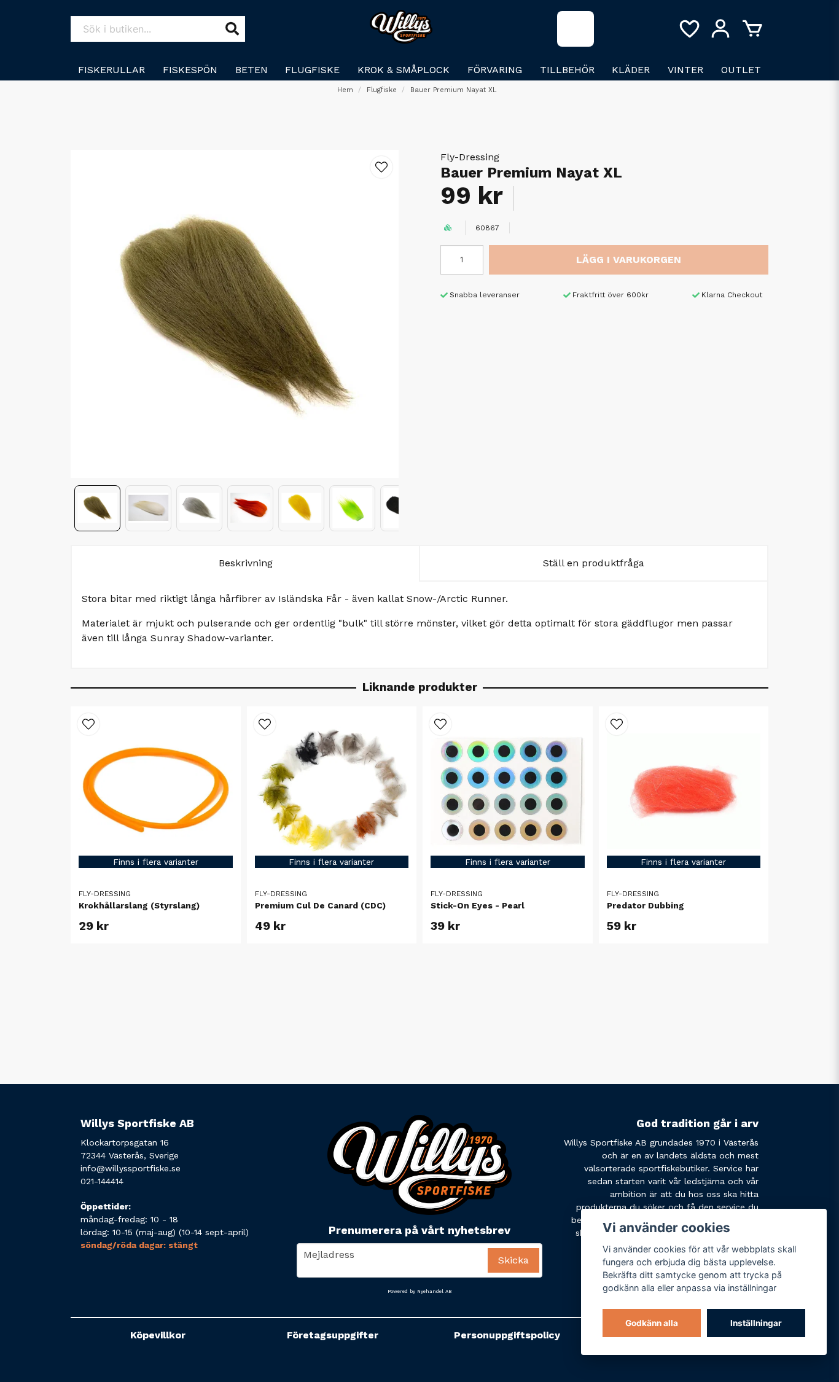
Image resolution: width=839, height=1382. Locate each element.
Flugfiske (312, 70)
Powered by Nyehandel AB (419, 1291)
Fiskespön (190, 70)
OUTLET (741, 70)
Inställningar (756, 1323)
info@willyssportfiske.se (130, 1168)
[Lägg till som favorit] (688, 29)
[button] (381, 167)
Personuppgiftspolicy (507, 1335)
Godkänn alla (651, 1323)
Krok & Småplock (403, 70)
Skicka (513, 1260)
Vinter (685, 70)
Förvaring (494, 70)
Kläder (631, 70)
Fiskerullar (111, 70)
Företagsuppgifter (332, 1335)
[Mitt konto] (720, 29)
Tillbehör (567, 70)
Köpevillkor (157, 1335)
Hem (345, 90)
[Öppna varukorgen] (752, 29)
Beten (251, 70)
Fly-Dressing (469, 157)
